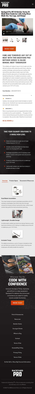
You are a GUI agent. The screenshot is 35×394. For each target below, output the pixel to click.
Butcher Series (17, 324)
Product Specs (13, 180)
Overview (4, 180)
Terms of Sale (17, 357)
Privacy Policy (17, 352)
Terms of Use (17, 343)
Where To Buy (9, 49)
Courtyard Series (17, 328)
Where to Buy (17, 333)
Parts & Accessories (17, 314)
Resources (17, 319)
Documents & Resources (27, 180)
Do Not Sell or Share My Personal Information (17, 362)
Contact (17, 338)
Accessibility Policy (17, 348)
